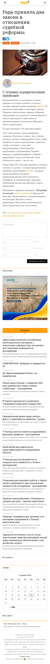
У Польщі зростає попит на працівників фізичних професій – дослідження (24, 433)
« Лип (12, 606)
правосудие (27, 213)
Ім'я (34, 241)
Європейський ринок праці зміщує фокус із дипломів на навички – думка (24, 417)
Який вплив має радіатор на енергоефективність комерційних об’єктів (21, 450)
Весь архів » (8, 615)
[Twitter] (7, 38)
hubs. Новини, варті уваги (25, 2)
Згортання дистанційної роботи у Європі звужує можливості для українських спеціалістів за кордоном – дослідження (25, 483)
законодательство (14, 213)
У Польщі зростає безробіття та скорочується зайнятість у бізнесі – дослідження (22, 462)
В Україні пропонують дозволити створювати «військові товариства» (22, 402)
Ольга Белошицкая (21, 82)
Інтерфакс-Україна (25, 656)
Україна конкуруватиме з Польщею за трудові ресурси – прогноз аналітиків (23, 500)
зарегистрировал (22, 193)
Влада (6, 43)
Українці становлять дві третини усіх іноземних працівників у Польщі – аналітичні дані (23, 519)
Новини (15, 43)
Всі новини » (8, 557)
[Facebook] (4, 38)
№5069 (30, 170)
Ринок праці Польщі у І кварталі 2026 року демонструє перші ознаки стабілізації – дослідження (23, 386)
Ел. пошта (37, 248)
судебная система (17, 216)
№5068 (40, 106)
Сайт (35, 254)
